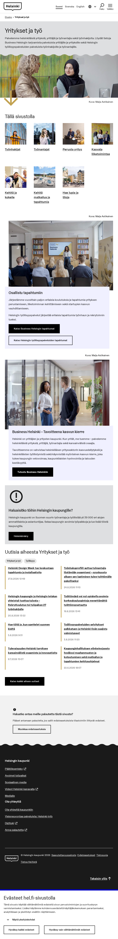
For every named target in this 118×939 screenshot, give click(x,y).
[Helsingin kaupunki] (11, 858)
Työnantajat (41, 149)
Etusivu (8, 17)
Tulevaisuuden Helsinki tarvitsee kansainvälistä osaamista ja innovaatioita (32, 650)
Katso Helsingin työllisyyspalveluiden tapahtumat (40, 340)
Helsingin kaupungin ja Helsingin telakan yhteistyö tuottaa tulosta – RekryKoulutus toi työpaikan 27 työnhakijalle (32, 602)
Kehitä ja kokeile (11, 195)
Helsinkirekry (21, 536)
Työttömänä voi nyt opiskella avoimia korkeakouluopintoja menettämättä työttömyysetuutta (86, 600)
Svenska (69, 6)
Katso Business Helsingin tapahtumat (34, 328)
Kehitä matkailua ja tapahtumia (42, 197)
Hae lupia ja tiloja (70, 195)
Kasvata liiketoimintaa (101, 151)
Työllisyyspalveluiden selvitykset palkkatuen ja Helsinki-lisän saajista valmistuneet (85, 629)
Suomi (59, 6)
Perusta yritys (72, 149)
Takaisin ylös (98, 879)
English (81, 6)
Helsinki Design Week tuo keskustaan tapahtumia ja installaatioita (31, 570)
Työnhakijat (12, 149)
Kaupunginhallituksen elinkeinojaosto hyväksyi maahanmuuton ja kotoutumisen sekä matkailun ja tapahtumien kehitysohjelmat (87, 655)
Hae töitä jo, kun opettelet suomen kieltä (29, 627)
